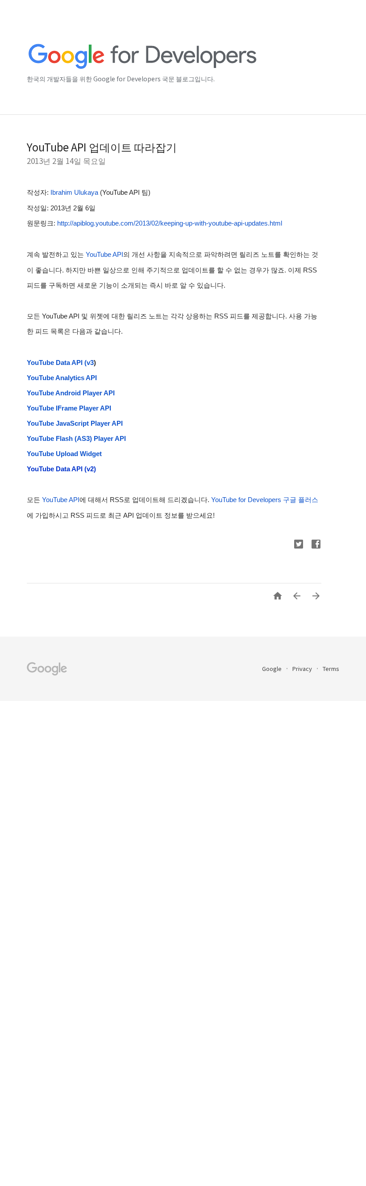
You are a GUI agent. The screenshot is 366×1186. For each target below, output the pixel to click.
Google (272, 668)
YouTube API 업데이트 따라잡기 (102, 147)
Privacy (302, 668)
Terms (331, 668)
